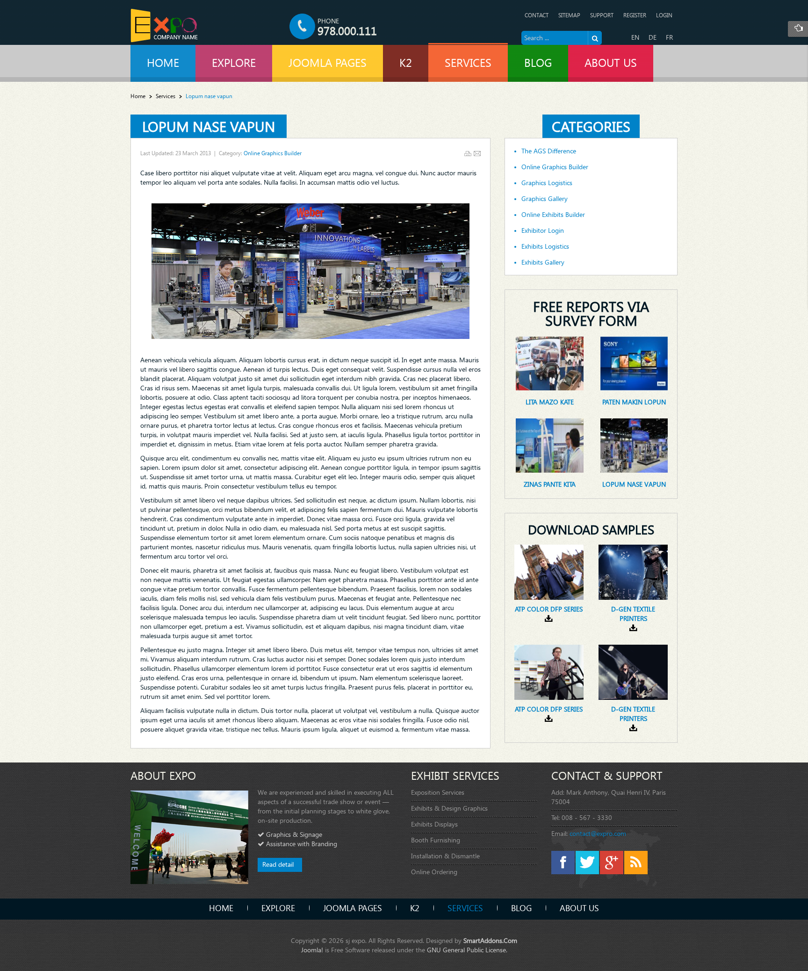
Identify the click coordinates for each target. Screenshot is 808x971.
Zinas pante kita (550, 484)
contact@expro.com (598, 833)
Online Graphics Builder (273, 153)
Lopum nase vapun (208, 126)
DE (652, 37)
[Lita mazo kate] (549, 362)
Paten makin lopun (634, 401)
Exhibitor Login (542, 230)
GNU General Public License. (467, 949)
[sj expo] (164, 25)
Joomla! (312, 949)
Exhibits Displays (434, 824)
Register (634, 15)
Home (137, 96)
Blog (521, 907)
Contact (536, 15)
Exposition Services (437, 792)
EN (635, 37)
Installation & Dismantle (445, 855)
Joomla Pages (352, 907)
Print (467, 153)
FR (669, 37)
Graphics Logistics (546, 183)
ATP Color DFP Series (549, 608)
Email (477, 153)
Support (601, 15)
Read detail (278, 864)
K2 (414, 907)
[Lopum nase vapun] (634, 444)
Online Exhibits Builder (553, 214)
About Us (579, 907)
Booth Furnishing (435, 839)
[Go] (595, 38)
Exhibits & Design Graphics (449, 808)
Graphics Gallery (544, 198)
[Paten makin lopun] (634, 362)
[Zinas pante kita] (549, 444)
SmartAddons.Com (490, 940)
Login (664, 15)
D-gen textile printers (633, 613)
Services (165, 96)
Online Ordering (434, 871)
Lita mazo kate (550, 401)
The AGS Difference (548, 151)
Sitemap (569, 15)
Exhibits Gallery (542, 262)
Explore (278, 907)
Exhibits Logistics (545, 246)
